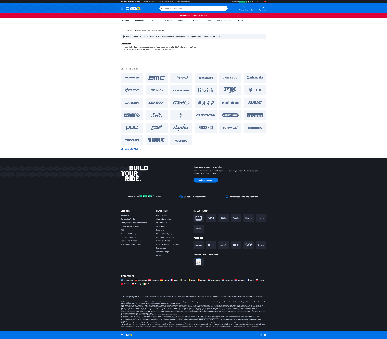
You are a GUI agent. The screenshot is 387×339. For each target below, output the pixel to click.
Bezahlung (160, 230)
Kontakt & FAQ (161, 215)
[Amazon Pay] (261, 218)
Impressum (125, 215)
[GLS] (236, 245)
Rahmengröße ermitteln (165, 237)
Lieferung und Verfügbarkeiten (167, 244)
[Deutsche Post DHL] (199, 245)
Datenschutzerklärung (129, 237)
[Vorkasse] (199, 229)
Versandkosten (161, 226)
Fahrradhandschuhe (158, 30)
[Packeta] (261, 245)
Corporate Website (128, 219)
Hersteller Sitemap (163, 241)
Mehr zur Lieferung (146, 313)
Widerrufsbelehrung (128, 234)
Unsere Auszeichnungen (130, 226)
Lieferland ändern (175, 303)
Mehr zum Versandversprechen (209, 318)
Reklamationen (161, 223)
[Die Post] (223, 245)
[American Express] (223, 218)
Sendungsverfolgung (164, 234)
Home (122, 30)
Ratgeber (159, 255)
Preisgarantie (161, 248)
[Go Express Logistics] (248, 245)
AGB (122, 230)
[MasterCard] (199, 218)
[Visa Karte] (211, 218)
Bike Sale (183, 15)
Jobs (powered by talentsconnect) (134, 223)
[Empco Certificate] (199, 262)
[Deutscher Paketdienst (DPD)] (211, 245)
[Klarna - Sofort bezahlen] (248, 218)
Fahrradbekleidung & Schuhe (142, 30)
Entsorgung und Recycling (131, 244)
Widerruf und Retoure (164, 219)
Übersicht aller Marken (131, 149)
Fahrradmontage (162, 252)
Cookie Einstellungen (129, 241)
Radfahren (129, 30)
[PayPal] (236, 218)
